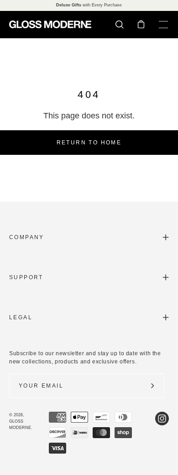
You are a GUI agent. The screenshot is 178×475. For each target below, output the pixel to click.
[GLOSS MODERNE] (50, 24)
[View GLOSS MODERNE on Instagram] (162, 433)
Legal (20, 317)
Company (26, 237)
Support (26, 277)
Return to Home (89, 142)
